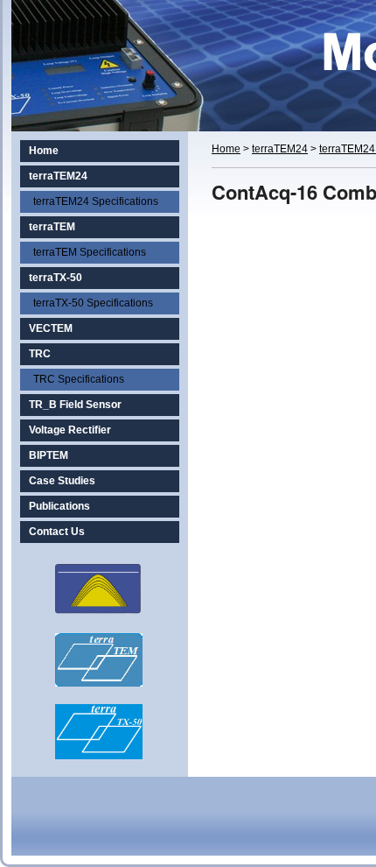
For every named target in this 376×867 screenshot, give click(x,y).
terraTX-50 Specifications (93, 303)
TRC (40, 354)
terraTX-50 (55, 277)
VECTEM (51, 328)
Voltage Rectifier (70, 430)
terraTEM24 (58, 176)
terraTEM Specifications (89, 252)
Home (44, 150)
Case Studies (62, 481)
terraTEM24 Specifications (95, 201)
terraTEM (52, 227)
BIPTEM (48, 455)
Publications (59, 506)
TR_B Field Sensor (75, 404)
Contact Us (57, 531)
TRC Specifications (78, 379)
